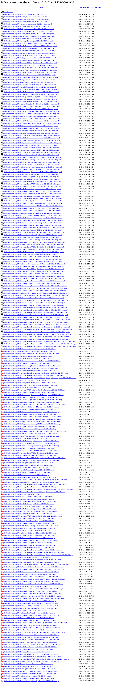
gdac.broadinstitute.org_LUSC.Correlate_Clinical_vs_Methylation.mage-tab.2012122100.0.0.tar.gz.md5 (34, 305)
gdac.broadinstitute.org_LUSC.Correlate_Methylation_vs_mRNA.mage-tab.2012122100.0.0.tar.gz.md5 (33, 278)
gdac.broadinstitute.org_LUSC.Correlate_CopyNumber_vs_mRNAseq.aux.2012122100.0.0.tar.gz (32, 366)
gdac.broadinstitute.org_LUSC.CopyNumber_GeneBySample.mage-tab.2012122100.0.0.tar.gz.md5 (32, 167)
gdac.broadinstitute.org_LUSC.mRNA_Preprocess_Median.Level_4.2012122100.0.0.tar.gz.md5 (31, 138)
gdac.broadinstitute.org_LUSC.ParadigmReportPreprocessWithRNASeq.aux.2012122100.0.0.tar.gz (32, 550)
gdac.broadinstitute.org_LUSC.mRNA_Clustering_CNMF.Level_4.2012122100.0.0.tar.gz (30, 642)
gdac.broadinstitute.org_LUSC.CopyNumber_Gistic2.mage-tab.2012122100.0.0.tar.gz (28, 467)
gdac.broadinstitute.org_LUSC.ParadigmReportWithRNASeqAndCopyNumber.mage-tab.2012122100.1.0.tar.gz (36, 564)
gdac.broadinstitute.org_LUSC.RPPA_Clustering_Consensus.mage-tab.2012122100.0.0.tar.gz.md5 (32, 215)
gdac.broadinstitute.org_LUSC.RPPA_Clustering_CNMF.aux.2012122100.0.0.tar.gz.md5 (29, 43)
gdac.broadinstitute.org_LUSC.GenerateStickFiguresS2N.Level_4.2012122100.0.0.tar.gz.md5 (31, 147)
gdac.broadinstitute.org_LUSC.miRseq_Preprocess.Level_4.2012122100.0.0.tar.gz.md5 (29, 55)
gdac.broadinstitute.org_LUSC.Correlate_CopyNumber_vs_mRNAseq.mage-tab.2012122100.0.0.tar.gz (33, 395)
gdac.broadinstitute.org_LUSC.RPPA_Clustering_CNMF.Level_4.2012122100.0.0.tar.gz (29, 601)
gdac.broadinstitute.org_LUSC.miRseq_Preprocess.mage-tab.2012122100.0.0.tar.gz (28, 387)
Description (97, 7)
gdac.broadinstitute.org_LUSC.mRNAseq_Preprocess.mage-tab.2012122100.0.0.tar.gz (28, 392)
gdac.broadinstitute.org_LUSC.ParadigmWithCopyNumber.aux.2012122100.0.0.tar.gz (28, 506)
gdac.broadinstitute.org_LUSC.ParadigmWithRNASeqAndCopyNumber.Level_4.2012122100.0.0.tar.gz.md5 (35, 288)
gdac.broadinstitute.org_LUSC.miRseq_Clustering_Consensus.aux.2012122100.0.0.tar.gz (29, 535)
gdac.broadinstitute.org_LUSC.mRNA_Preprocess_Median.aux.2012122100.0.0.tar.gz (28, 448)
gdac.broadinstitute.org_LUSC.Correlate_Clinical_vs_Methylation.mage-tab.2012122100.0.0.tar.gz (32, 416)
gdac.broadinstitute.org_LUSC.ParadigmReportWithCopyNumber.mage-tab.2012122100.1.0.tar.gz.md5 (33, 269)
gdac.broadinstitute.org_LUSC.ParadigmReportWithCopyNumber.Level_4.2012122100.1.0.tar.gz (32, 656)
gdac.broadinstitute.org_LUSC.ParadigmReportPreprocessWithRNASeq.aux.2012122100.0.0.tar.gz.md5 (34, 281)
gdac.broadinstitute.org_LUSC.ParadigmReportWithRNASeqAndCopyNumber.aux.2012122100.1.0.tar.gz (34, 458)
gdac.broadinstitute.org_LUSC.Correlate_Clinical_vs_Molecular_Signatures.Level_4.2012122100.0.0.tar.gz (35, 622)
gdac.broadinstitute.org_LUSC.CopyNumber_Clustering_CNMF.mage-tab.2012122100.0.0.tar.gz (32, 424)
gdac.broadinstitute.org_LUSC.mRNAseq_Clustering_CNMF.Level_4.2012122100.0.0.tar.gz (30, 647)
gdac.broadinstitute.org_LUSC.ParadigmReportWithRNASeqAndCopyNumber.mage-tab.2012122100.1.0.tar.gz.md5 (37, 329)
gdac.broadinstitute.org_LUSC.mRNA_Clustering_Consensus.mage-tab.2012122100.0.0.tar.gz (31, 441)
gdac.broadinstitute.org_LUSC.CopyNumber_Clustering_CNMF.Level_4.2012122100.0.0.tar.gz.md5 (33, 206)
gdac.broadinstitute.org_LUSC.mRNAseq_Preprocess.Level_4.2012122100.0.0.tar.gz (28, 678)
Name (41, 7)
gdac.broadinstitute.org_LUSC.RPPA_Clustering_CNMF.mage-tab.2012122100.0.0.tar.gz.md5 (31, 113)
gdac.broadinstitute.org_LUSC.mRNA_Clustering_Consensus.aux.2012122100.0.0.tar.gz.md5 (31, 121)
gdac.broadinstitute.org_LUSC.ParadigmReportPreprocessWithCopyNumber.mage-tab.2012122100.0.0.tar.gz (35, 373)
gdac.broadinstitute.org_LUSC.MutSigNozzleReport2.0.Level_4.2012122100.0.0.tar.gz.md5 (30, 109)
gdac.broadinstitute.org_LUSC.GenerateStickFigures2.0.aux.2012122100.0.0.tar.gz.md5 (29, 82)
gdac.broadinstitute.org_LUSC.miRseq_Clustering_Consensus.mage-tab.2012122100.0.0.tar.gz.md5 (32, 254)
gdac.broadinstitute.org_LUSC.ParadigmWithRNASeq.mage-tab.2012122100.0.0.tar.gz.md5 (30, 89)
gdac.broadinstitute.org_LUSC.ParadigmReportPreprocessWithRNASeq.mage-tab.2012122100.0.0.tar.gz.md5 (35, 312)
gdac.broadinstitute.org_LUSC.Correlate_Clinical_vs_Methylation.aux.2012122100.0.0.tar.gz (30, 523)
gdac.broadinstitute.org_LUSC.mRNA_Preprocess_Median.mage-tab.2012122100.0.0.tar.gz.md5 (32, 157)
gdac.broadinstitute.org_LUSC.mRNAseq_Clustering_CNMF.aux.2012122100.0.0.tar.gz (29, 509)
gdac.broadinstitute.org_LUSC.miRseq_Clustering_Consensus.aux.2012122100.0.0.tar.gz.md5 (31, 164)
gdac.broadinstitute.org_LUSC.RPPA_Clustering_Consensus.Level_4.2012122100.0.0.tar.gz (30, 606)
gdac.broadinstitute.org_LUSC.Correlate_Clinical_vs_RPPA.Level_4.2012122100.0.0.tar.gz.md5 (32, 210)
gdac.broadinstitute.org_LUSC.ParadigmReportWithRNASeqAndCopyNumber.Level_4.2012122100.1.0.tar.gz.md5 (37, 319)
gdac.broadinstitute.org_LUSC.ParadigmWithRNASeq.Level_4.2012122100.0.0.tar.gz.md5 (30, 65)
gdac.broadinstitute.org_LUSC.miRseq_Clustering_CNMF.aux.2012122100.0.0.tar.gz (28, 499)
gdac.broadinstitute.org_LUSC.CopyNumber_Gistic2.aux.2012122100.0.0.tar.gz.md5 (28, 29)
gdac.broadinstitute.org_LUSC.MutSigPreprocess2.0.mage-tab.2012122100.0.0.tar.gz (28, 470)
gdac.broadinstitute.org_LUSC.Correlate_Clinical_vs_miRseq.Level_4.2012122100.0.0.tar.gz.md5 (32, 240)
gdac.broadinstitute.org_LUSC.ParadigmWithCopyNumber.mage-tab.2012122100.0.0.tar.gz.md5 (31, 152)
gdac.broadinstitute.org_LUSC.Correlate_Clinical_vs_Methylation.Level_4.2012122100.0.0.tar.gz (32, 615)
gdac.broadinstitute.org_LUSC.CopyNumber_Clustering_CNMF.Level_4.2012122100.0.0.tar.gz (31, 603)
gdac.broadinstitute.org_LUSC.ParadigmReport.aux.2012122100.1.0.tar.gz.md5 (26, 21)
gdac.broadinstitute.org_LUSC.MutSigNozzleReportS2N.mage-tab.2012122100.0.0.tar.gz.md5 (31, 133)
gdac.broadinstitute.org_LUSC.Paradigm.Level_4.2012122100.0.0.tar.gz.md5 (26, 17)
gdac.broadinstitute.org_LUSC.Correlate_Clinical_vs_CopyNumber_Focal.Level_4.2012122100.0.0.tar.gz (34, 569)
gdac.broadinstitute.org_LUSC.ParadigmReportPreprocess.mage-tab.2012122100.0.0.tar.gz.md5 (31, 196)
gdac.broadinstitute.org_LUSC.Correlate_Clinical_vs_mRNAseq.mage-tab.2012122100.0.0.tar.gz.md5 (33, 276)
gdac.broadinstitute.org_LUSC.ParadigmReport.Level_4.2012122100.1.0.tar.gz (26, 652)
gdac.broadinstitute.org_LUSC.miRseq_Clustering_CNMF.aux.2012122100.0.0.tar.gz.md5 (30, 72)
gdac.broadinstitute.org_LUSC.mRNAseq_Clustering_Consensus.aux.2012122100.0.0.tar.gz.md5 (32, 189)
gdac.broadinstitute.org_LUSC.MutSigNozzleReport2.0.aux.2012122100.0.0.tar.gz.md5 (29, 48)
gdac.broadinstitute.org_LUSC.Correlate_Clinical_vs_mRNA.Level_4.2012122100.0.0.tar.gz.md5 (32, 213)
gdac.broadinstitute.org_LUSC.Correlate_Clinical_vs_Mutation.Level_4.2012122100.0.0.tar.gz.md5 (32, 273)
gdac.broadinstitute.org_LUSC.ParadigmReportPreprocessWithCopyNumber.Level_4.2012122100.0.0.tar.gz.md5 (36, 327)
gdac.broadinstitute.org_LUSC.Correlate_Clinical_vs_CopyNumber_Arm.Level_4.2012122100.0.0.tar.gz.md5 (35, 315)
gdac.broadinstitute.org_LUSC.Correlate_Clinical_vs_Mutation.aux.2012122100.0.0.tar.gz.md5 (31, 208)
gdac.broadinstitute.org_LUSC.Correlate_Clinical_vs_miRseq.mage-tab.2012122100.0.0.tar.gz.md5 (32, 261)
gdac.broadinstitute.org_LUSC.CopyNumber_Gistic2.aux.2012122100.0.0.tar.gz (27, 676)
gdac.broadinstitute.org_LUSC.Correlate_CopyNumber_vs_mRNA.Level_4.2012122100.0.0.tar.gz (32, 593)
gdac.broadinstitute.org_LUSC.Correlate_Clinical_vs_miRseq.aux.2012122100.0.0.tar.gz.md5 (31, 169)
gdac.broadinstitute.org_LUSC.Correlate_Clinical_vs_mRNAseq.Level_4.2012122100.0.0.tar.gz (31, 627)
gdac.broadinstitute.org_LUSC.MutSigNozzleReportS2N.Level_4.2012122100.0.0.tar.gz (29, 673)
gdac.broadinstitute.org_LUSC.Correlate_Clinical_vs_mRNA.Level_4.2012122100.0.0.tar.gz (30, 620)
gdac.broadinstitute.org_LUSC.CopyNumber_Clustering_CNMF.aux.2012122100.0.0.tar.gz (30, 501)
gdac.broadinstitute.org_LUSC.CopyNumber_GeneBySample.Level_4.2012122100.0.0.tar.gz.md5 (32, 143)
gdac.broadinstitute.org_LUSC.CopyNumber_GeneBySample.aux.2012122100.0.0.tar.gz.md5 (31, 77)
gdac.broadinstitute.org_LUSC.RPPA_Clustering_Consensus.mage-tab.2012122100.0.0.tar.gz (31, 450)
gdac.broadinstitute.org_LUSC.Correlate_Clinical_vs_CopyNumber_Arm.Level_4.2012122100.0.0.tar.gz (34, 579)
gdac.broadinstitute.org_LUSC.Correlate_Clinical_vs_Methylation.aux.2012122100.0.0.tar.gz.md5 (32, 256)
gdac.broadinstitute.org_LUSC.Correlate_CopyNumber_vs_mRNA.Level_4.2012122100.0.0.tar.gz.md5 (34, 242)
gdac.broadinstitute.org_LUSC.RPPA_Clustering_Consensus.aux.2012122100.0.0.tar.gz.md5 (30, 116)
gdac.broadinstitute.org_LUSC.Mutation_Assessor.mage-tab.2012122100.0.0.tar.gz (27, 356)
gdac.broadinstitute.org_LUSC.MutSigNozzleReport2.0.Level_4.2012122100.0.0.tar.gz (29, 669)
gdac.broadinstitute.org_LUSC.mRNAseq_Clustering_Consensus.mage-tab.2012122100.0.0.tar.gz (32, 460)
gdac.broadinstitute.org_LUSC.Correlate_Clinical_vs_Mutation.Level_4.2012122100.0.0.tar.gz (31, 572)
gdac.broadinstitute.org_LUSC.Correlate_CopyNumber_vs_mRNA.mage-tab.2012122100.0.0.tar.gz (32, 399)
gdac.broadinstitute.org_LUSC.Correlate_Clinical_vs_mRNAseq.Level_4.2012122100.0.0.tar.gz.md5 (33, 259)
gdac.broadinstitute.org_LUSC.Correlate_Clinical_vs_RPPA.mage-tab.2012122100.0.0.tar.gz (30, 414)
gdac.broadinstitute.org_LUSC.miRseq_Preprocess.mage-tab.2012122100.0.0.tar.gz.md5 (29, 75)
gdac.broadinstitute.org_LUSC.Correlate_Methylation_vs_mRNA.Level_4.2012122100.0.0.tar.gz (32, 596)
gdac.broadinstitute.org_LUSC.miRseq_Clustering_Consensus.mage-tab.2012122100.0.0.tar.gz (31, 446)
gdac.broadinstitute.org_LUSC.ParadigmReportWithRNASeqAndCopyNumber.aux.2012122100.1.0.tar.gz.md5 (36, 300)
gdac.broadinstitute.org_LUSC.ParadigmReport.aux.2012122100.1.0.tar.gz (25, 438)
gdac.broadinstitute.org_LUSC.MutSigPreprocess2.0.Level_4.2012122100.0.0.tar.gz (28, 664)
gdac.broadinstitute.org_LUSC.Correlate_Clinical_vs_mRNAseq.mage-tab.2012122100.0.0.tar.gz (32, 419)
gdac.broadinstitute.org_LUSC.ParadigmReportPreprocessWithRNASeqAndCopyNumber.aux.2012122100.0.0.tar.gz (38, 555)
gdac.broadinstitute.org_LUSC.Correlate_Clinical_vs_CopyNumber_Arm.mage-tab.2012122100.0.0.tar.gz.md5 (36, 317)
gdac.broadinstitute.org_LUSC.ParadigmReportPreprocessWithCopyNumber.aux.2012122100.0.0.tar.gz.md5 (35, 307)
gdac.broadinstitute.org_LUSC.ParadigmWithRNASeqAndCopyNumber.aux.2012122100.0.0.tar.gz (32, 516)
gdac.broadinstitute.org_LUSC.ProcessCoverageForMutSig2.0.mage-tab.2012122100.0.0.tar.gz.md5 (32, 249)
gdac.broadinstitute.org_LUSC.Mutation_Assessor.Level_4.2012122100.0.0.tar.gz (27, 666)
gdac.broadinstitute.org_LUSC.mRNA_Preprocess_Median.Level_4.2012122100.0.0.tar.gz (30, 671)
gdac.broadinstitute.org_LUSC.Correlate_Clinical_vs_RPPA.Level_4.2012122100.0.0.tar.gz (30, 576)
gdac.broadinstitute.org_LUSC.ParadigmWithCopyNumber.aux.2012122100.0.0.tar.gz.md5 (30, 63)
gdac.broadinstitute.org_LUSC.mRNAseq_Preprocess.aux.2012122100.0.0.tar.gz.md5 (28, 36)
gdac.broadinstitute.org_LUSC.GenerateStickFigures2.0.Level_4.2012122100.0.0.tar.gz (29, 613)
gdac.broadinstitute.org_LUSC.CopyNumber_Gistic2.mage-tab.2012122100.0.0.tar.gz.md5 (30, 80)
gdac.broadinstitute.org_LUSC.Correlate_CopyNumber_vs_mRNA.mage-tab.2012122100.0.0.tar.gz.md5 (34, 264)
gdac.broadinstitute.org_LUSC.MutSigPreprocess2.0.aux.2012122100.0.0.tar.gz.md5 (28, 38)
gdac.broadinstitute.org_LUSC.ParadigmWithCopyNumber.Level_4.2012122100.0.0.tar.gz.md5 (31, 135)
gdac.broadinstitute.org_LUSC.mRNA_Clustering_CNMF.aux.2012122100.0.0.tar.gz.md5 (30, 46)
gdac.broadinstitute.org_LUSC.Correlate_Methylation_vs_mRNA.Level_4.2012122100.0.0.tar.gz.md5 (33, 266)
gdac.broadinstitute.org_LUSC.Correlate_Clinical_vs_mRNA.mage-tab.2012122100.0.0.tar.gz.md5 (32, 225)
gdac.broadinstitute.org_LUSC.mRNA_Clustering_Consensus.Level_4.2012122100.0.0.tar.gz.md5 (32, 203)
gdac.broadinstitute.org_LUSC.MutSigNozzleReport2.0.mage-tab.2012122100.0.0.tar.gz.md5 (30, 130)
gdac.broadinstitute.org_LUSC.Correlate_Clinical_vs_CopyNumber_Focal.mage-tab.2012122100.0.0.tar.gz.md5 (36, 332)
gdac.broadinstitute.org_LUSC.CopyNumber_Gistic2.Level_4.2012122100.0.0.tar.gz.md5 (29, 58)
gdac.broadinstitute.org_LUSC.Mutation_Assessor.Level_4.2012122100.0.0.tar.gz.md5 (29, 53)
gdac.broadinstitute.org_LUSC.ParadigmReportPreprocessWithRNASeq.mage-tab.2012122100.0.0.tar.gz (34, 375)
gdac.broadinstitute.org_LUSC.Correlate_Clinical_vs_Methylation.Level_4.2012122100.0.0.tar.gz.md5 (33, 298)
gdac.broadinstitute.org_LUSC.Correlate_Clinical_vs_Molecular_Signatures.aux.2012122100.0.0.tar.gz (33, 567)
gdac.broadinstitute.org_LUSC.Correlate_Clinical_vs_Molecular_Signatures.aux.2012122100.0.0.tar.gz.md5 (35, 324)
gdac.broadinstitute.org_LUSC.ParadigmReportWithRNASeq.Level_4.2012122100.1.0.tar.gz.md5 (32, 184)
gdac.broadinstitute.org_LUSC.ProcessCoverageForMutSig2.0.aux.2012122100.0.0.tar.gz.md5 (31, 155)
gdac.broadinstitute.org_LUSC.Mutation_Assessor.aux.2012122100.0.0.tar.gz (26, 475)
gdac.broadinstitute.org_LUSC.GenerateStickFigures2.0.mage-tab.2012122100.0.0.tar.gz (29, 349)
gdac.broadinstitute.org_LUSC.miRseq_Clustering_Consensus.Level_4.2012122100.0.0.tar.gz (31, 637)
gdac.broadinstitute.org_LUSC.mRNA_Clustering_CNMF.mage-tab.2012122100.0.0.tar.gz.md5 (31, 118)
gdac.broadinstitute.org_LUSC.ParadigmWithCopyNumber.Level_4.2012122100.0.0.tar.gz (30, 625)
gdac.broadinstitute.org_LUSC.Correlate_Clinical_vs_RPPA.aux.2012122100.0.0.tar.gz (29, 538)
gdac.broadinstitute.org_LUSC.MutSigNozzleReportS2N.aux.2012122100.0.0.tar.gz (28, 463)
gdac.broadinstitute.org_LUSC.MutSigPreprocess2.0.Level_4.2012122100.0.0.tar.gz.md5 (29, 87)
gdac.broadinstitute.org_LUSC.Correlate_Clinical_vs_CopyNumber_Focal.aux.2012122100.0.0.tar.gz (33, 584)
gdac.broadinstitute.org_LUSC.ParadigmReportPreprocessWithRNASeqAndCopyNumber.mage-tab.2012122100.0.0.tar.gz (39, 378)
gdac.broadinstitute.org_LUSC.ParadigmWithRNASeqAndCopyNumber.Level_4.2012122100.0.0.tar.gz (34, 632)
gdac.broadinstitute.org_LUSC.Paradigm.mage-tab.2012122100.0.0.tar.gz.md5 (26, 19)
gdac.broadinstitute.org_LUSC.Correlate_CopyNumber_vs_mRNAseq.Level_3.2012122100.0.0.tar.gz (33, 598)
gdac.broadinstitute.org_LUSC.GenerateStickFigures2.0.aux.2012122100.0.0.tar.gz (27, 542)
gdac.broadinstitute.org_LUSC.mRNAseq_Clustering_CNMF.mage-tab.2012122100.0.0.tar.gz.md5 (32, 186)
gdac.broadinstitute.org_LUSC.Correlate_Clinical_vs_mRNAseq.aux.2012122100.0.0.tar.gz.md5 (32, 191)
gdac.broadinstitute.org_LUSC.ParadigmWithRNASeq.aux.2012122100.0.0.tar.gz (27, 513)
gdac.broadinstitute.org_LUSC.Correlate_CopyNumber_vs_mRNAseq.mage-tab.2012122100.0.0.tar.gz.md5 (35, 293)
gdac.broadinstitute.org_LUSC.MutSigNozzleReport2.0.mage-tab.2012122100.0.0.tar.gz (29, 521)
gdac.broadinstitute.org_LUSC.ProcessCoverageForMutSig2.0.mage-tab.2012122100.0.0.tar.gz (31, 353)
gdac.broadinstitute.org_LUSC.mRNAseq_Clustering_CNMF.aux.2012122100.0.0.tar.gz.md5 (31, 92)
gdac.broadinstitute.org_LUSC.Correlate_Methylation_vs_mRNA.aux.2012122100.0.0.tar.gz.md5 (32, 193)
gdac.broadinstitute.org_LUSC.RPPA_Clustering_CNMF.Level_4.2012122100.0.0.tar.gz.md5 (31, 104)
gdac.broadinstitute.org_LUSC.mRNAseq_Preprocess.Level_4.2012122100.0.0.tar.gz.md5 (30, 70)
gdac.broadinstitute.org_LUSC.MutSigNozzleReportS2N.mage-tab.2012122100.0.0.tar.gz (29, 409)
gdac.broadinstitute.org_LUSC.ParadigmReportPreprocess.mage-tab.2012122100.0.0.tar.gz (30, 370)
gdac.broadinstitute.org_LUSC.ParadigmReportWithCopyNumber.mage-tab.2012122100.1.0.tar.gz (32, 559)
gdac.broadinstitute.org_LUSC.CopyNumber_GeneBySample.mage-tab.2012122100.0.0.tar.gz (31, 368)
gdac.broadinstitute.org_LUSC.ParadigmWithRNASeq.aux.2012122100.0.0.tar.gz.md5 (29, 33)
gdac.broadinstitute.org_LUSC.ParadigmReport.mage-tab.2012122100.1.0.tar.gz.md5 (28, 41)
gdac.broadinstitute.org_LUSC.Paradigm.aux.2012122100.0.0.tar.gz (23, 494)
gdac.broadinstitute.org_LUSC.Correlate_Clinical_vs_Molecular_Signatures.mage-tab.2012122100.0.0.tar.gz (35, 479)
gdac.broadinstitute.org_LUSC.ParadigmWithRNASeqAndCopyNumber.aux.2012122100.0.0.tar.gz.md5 (34, 232)
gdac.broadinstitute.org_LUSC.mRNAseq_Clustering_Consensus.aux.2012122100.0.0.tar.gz (30, 526)
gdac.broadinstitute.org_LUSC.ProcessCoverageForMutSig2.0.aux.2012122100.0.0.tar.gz (29, 518)
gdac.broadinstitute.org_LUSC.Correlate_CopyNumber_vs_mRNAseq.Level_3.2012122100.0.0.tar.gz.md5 (35, 286)
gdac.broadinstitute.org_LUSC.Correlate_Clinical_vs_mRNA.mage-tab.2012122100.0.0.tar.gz (31, 407)
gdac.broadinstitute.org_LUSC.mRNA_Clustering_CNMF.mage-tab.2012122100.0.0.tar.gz (30, 433)
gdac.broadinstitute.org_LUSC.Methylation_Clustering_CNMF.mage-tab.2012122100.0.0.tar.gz (31, 421)
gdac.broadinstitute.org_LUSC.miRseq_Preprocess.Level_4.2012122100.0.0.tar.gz (27, 630)
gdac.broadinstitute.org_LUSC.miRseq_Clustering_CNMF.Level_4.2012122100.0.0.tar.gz (30, 608)
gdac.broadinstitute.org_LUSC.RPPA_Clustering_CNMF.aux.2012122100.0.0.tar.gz (28, 496)
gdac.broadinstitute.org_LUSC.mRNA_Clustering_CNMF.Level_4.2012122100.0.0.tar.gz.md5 (31, 106)
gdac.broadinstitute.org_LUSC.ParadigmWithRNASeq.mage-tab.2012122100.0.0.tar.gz (29, 383)
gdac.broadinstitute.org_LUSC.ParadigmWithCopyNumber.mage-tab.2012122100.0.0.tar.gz (30, 385)
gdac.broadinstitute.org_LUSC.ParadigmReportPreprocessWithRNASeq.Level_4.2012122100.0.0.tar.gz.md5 (35, 310)
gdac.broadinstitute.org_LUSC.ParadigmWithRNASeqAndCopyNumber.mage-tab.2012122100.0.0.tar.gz (34, 390)
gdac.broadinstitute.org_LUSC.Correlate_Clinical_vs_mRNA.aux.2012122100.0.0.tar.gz (29, 533)
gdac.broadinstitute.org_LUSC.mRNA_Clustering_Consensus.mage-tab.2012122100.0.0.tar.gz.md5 (32, 218)
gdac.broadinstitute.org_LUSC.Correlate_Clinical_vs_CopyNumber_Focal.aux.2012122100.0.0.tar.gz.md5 (34, 303)
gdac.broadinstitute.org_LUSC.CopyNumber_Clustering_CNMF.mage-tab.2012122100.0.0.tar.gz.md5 (33, 220)
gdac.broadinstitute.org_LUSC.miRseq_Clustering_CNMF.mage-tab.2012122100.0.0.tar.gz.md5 (31, 162)
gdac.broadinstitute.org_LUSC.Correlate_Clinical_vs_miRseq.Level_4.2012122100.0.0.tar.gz (30, 581)
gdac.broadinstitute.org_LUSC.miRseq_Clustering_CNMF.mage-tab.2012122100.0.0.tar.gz (30, 426)
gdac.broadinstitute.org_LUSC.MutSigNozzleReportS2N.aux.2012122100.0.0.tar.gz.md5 (29, 50)
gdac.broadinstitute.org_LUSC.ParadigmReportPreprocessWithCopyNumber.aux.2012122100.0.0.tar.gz (33, 552)
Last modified (84, 7)
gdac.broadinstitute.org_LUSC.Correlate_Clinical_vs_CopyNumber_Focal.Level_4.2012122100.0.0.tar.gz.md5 (36, 322)
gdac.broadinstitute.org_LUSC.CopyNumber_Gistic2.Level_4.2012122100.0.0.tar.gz (28, 649)
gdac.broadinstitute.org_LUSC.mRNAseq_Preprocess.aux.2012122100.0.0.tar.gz (27, 363)
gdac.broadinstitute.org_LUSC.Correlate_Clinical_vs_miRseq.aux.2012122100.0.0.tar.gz (29, 545)
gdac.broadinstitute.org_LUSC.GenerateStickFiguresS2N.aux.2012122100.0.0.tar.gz (28, 465)
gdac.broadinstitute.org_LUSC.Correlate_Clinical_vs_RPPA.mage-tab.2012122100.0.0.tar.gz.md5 (32, 223)
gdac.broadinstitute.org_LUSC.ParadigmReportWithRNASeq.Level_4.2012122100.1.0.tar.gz (30, 654)
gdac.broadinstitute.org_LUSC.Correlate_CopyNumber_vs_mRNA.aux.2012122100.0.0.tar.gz (31, 482)
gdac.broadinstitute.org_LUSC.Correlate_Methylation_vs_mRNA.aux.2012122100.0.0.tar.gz (30, 455)
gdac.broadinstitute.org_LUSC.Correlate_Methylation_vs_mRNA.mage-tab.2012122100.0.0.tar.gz (32, 361)
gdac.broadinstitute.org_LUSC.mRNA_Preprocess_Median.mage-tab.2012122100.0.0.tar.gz (30, 397)
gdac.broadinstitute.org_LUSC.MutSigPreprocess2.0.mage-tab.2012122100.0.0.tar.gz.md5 (30, 97)
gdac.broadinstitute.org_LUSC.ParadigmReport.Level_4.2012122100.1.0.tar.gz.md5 (28, 31)
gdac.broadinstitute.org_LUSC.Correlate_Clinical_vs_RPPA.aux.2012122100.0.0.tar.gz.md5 (30, 126)
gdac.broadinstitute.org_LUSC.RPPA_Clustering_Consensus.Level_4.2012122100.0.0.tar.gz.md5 (32, 201)
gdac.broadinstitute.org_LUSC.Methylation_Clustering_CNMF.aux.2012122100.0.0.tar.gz (30, 511)
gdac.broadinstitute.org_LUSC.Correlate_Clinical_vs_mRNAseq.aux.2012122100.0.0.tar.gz (30, 540)
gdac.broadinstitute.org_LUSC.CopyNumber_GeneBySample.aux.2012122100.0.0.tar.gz (29, 477)
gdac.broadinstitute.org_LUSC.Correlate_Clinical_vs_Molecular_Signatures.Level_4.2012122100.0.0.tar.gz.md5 (36, 336)
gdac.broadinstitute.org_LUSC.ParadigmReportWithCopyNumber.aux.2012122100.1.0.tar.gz (30, 453)
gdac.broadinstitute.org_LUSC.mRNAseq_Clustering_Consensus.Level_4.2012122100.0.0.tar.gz (32, 644)
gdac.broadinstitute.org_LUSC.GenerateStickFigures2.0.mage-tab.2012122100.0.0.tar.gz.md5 (30, 174)
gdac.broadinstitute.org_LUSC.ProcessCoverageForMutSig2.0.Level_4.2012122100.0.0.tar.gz (31, 681)
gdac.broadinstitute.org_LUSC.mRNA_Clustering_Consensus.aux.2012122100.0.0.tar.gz (29, 530)
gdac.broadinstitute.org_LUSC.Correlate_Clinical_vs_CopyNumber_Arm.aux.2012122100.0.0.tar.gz (33, 589)
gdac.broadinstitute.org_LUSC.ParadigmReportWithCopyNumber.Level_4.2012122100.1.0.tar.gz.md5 (33, 247)
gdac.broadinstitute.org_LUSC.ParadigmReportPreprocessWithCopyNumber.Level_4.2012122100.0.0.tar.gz (35, 484)
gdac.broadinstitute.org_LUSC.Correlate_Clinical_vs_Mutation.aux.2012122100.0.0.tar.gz (30, 591)
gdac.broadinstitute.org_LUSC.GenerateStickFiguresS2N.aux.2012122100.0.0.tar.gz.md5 (29, 84)
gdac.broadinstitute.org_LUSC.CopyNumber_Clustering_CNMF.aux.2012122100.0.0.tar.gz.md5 (32, 123)
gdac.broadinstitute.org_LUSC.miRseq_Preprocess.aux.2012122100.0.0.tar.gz (26, 358)
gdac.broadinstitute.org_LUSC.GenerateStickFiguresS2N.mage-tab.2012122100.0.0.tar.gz (29, 351)
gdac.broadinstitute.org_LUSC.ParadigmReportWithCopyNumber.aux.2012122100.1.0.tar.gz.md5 (32, 181)
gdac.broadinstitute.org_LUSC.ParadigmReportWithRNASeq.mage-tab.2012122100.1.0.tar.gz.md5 (32, 198)
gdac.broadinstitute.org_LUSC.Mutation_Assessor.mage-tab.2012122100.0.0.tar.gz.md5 (29, 60)
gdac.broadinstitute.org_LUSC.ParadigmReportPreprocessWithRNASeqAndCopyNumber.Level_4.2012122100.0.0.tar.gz (39, 489)
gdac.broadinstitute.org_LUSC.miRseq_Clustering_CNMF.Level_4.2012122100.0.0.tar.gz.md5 (31, 140)
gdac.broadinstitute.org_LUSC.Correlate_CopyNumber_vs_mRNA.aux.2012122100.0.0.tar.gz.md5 (32, 172)
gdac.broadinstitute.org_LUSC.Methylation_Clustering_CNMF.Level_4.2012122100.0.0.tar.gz (31, 661)
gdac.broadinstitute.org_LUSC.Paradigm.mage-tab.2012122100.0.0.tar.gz (25, 380)
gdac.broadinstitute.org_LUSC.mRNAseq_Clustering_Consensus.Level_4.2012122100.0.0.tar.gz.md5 (33, 252)
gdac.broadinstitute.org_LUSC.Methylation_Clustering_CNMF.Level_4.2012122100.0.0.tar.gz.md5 (32, 230)
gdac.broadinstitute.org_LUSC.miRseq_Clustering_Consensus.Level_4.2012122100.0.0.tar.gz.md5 (32, 237)
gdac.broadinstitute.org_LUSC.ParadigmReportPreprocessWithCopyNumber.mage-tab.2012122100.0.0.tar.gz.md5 (37, 334)
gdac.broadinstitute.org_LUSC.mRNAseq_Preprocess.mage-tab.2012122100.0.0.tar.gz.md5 (30, 94)
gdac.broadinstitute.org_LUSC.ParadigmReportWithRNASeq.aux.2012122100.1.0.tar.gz (29, 443)
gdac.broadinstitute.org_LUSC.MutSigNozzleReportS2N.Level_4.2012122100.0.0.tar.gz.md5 (31, 111)
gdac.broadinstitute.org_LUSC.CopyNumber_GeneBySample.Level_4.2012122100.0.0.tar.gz (31, 635)
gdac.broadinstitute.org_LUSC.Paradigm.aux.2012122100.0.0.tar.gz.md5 (24, 14)
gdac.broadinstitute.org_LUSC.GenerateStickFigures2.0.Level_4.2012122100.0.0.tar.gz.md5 (30, 145)
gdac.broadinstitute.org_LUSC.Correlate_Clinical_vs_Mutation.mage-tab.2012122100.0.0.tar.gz (31, 402)
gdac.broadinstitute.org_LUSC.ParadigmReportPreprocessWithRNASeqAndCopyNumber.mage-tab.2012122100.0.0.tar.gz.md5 (41, 346)
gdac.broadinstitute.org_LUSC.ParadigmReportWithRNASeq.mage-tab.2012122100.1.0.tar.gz (31, 562)
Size (92, 7)
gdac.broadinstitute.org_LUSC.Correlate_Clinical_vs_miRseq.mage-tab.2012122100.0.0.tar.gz (31, 412)
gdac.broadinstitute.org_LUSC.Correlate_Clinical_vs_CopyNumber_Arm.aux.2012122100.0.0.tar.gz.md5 (34, 290)
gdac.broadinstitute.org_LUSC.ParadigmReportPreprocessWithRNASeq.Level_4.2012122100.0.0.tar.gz (34, 492)
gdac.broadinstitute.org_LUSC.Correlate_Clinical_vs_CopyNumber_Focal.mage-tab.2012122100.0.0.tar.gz (35, 404)
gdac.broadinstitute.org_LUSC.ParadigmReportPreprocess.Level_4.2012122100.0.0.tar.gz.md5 (31, 179)
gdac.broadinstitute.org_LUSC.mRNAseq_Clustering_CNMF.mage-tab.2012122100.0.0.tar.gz (31, 436)
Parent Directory (8, 12)
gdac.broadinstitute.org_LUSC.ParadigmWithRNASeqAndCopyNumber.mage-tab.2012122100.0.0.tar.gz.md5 (35, 295)
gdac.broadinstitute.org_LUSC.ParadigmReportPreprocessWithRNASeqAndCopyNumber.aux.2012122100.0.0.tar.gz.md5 (39, 341)
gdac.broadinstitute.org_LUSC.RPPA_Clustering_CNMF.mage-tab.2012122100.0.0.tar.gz (29, 429)
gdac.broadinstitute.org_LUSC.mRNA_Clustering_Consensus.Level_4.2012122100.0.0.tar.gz (31, 639)
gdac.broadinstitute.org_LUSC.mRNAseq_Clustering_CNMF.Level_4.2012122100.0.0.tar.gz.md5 (32, 160)
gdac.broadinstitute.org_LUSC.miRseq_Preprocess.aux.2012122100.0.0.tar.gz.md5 (27, 26)
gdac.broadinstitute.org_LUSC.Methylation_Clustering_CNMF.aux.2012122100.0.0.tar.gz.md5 (31, 150)
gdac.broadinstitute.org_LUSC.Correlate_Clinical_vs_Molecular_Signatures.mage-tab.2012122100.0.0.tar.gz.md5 (36, 339)
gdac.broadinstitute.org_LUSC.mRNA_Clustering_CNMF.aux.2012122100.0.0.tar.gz (28, 504)
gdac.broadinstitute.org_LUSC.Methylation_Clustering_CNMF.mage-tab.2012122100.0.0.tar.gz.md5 (33, 244)
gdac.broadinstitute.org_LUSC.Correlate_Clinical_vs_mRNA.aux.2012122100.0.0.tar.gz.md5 (31, 128)
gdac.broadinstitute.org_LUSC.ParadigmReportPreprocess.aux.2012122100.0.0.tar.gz (28, 547)
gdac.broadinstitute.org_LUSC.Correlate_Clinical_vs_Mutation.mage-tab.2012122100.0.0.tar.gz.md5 (33, 283)
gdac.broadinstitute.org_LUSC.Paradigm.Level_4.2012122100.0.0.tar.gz (24, 610)
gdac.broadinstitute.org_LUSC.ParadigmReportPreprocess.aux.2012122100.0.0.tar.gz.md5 (30, 99)
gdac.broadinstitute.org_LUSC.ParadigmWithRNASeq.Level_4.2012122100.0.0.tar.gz (28, 618)
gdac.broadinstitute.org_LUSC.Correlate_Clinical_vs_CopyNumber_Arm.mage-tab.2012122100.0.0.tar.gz (34, 431)
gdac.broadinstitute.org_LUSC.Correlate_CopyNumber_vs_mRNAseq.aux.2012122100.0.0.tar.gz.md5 (33, 227)
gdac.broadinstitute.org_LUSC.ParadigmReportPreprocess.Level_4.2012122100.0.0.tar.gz (29, 487)
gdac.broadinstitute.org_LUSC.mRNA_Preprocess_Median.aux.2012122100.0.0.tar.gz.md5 (30, 67)
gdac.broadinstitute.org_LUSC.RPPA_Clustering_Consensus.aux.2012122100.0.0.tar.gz (29, 528)
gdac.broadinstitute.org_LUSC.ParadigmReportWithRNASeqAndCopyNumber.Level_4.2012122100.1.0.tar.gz (36, 659)
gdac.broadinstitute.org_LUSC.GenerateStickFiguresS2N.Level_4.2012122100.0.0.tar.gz (29, 574)
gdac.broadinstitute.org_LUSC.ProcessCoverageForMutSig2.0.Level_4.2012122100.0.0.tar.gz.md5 (32, 235)
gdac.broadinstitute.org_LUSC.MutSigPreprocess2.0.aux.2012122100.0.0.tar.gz (26, 586)
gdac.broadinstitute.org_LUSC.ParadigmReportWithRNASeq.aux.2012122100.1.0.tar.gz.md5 (31, 101)
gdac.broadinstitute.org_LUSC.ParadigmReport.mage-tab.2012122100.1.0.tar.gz (27, 557)
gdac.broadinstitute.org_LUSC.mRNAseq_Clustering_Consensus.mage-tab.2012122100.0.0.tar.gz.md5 (33, 271)
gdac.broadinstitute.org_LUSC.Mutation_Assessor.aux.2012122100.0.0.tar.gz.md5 (27, 24)
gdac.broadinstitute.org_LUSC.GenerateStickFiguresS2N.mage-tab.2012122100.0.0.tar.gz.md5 (31, 176)
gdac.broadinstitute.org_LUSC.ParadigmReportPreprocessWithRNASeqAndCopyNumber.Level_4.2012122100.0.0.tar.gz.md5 (40, 344)
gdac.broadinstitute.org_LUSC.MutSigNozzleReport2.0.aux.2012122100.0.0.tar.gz (27, 472)
